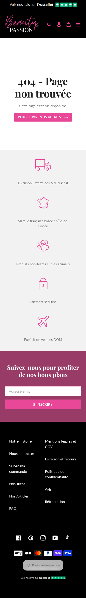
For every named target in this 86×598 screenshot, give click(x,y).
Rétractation (55, 501)
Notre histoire (20, 441)
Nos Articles (19, 496)
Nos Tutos (17, 483)
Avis (48, 489)
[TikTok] (67, 537)
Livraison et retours (60, 459)
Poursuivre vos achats (39, 117)
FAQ (13, 508)
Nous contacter (21, 453)
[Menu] (78, 24)
